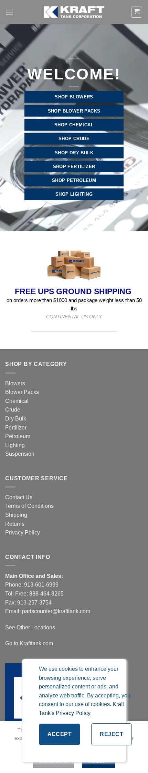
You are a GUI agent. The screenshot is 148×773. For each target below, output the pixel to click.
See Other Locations (30, 627)
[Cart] (136, 12)
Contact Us (18, 497)
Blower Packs (22, 392)
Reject (111, 734)
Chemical (17, 401)
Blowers (16, 383)
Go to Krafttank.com (29, 643)
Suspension (19, 454)
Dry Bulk (15, 419)
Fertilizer (16, 428)
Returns (14, 524)
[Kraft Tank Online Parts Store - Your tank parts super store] (74, 12)
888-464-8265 (46, 594)
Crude (12, 410)
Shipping (16, 515)
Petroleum (17, 436)
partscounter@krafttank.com (56, 611)
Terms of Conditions (29, 506)
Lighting (15, 445)
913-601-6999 (41, 585)
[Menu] (9, 11)
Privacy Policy (22, 532)
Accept (59, 734)
